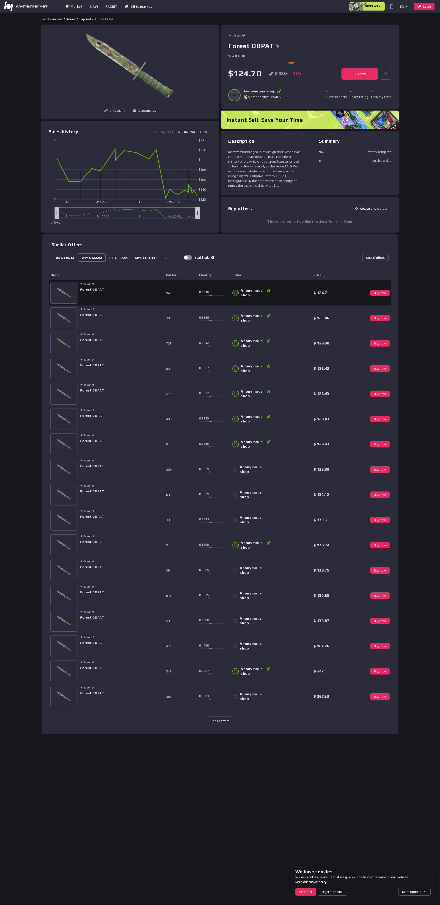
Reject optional (332, 892)
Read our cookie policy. (311, 882)
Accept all (306, 892)
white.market (53, 19)
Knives (71, 19)
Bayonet (85, 19)
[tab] (65, 257)
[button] (403, 6)
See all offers (375, 257)
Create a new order (374, 208)
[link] (53, 19)
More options (411, 892)
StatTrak (202, 257)
